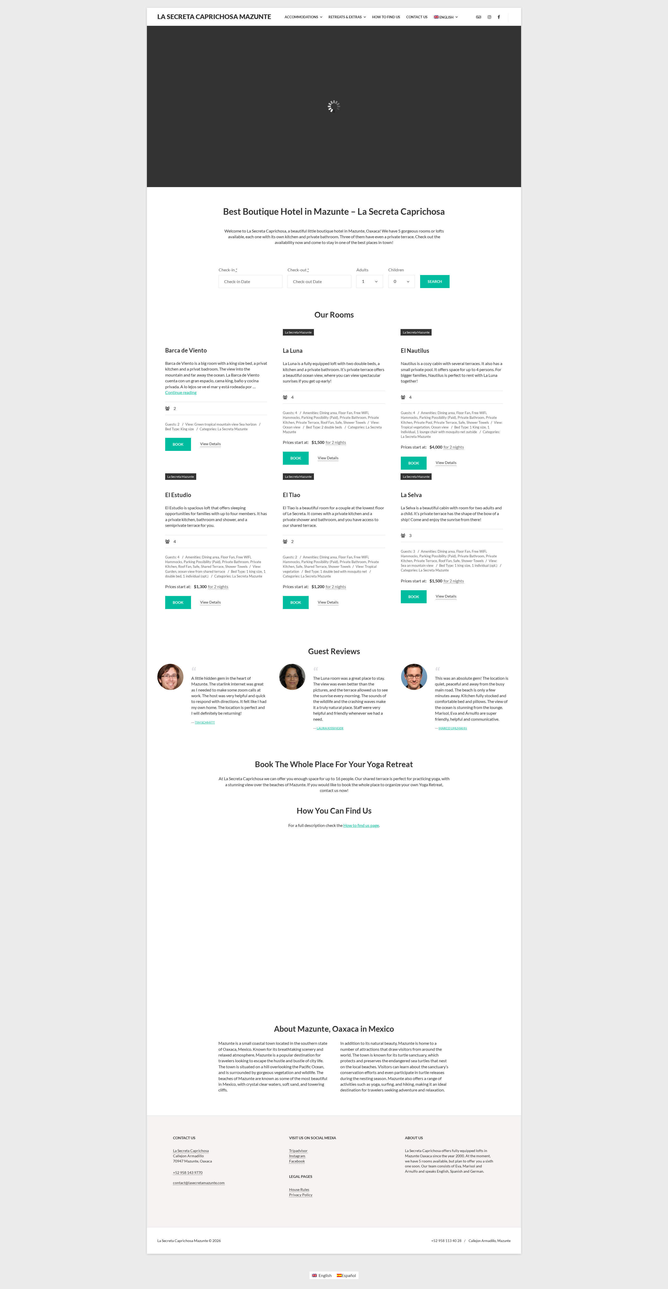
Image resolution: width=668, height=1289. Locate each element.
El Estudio (331, 66)
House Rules (299, 1189)
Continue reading (180, 392)
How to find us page (361, 825)
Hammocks (291, 417)
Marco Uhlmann (453, 728)
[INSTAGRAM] (489, 17)
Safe (338, 422)
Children (396, 269)
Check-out (298, 269)
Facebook (297, 1161)
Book (170, 151)
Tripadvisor (298, 1150)
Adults (362, 269)
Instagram (297, 1156)
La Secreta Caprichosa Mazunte (214, 16)
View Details (210, 443)
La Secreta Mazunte (173, 59)
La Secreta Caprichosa (191, 1150)
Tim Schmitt (205, 722)
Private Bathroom (353, 417)
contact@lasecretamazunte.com (199, 1182)
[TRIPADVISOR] (478, 17)
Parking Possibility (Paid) (319, 417)
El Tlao (400, 66)
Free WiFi (361, 413)
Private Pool (423, 422)
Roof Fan (327, 422)
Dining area (328, 413)
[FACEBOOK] (499, 17)
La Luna (170, 72)
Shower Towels (354, 422)
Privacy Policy (300, 1194)
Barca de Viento (186, 350)
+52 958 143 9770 (187, 1172)
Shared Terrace (212, 566)
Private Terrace (307, 422)
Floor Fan (345, 413)
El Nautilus (258, 66)
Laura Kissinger (330, 728)
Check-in (228, 269)
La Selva (478, 66)
